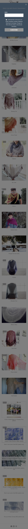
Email (6, 12)
